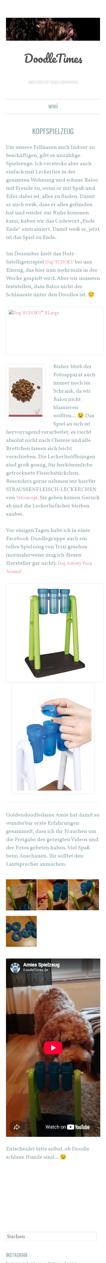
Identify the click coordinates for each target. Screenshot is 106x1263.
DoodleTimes (53, 57)
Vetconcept (29, 498)
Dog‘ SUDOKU (62, 262)
